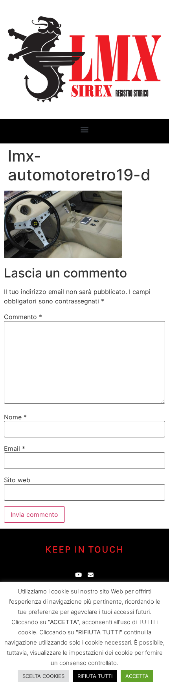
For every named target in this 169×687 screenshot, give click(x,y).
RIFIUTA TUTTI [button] (94, 676)
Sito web (17, 480)
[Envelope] (91, 575)
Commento (23, 317)
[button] (84, 129)
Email (14, 448)
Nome (15, 417)
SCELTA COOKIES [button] (43, 676)
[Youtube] (78, 575)
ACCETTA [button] (137, 676)
